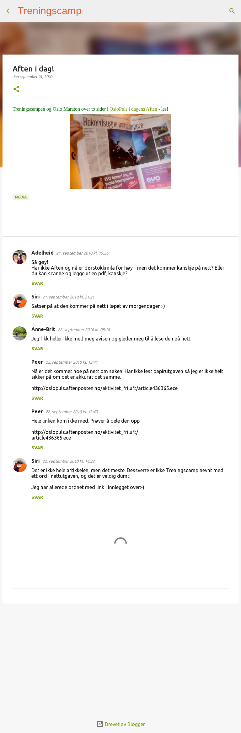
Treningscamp (50, 10)
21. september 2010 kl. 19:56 (82, 253)
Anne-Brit (43, 329)
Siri (35, 296)
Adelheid (42, 253)
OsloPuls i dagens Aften (133, 109)
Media (21, 197)
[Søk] (90, 10)
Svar (37, 283)
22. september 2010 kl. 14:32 (68, 461)
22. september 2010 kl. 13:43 (72, 411)
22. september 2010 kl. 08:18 (84, 329)
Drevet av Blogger (124, 724)
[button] (16, 89)
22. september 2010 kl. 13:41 (72, 362)
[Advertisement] (120, 657)
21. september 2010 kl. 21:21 (68, 297)
